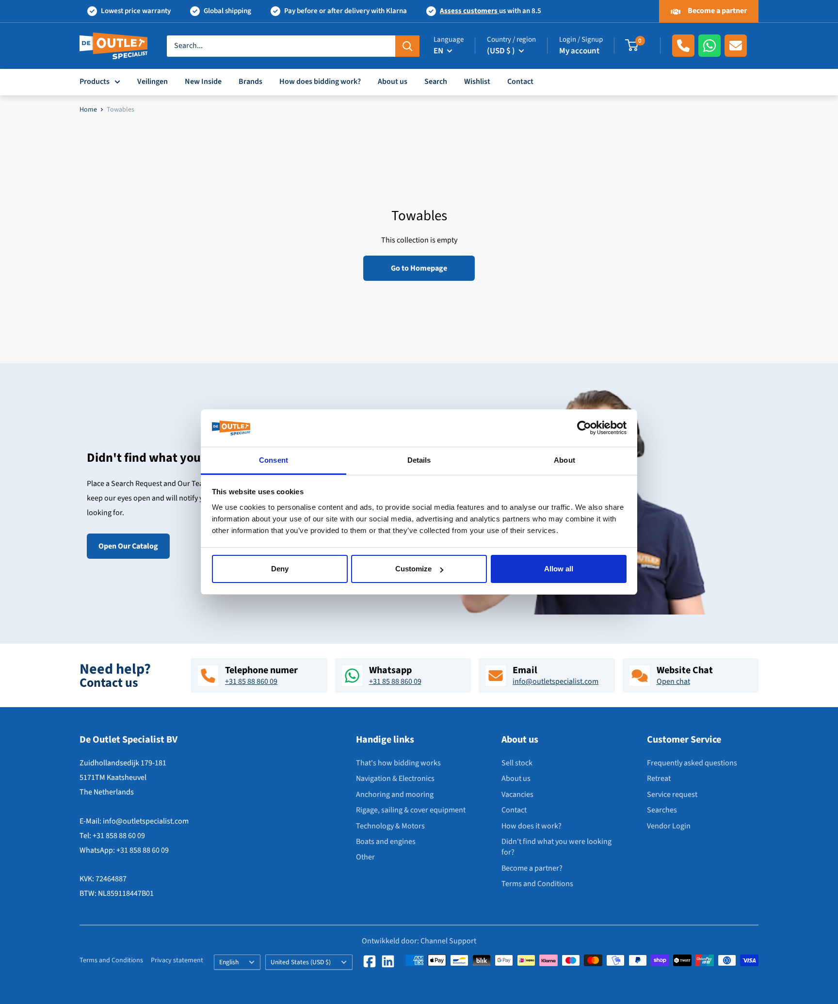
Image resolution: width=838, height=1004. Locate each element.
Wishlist (477, 81)
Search (435, 81)
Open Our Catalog (128, 546)
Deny (280, 569)
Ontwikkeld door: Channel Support (419, 941)
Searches (662, 810)
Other (365, 857)
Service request (672, 794)
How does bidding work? (320, 81)
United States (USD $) (301, 962)
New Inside (203, 81)
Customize (413, 569)
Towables (120, 109)
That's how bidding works (398, 763)
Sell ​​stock (516, 763)
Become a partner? (532, 868)
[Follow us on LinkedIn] (388, 961)
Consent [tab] (273, 460)
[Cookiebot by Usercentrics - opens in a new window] (584, 428)
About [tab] (564, 460)
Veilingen (152, 81)
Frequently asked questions (692, 763)
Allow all (558, 569)
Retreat (659, 778)
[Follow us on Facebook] (369, 961)
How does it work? (531, 826)
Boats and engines (386, 841)
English (229, 962)
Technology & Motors (390, 826)
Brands (250, 81)
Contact (520, 81)
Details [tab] (419, 460)
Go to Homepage (419, 268)
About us (392, 81)
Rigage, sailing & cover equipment (411, 810)
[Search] (407, 45)
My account (579, 51)
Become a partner (716, 10)
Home (88, 109)
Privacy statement (177, 960)
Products (95, 81)
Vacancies (517, 794)
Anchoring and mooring (395, 794)
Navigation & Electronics (395, 778)
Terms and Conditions (537, 883)
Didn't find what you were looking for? (556, 847)
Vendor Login (669, 826)
